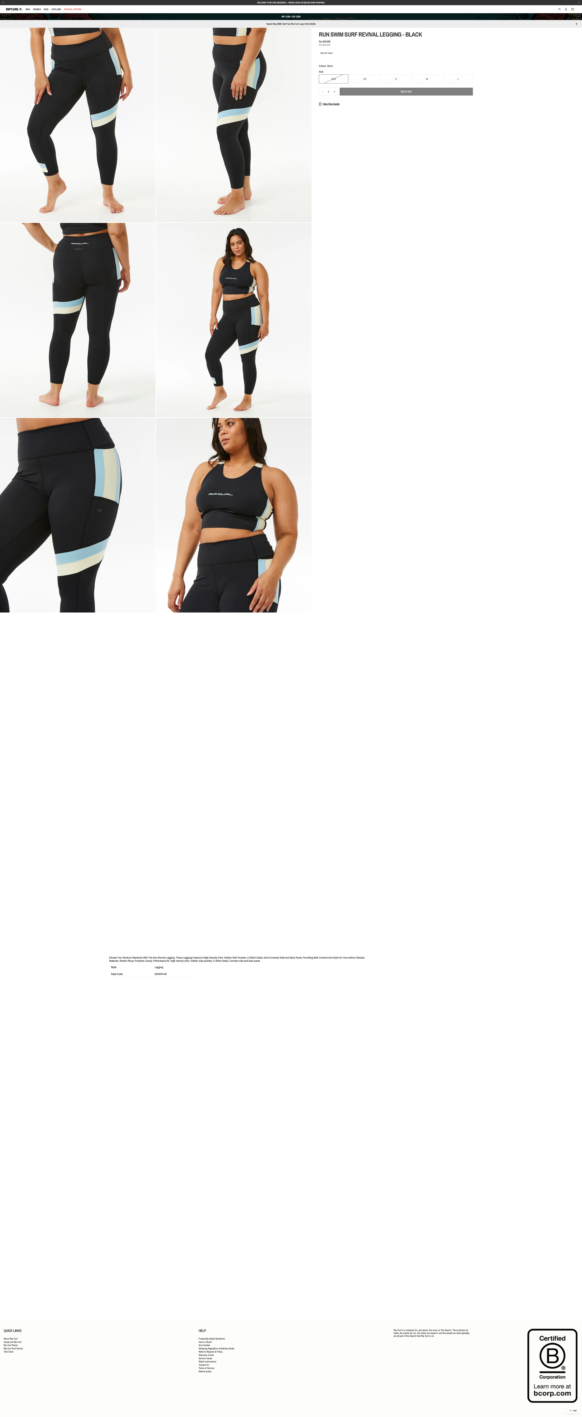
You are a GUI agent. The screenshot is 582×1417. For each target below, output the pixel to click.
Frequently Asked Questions (212, 1338)
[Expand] (578, 17)
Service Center (205, 1358)
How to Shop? (205, 1341)
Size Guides (204, 1345)
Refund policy (205, 1371)
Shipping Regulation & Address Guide (216, 1348)
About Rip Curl (10, 1338)
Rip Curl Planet (11, 1345)
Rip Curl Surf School (13, 1348)
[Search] (559, 9)
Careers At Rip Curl (12, 1341)
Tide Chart (8, 1351)
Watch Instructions (207, 1361)
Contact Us (204, 1364)
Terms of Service (206, 1368)
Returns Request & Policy (210, 1351)
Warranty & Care (206, 1355)
